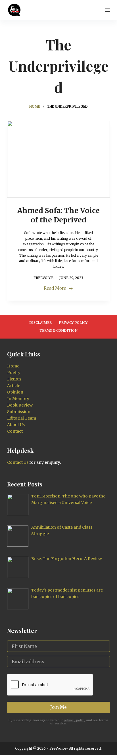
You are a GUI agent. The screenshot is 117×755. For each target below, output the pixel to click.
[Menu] (107, 9)
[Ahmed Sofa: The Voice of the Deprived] (58, 159)
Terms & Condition (58, 330)
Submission (18, 411)
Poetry (13, 372)
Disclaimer (40, 322)
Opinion (15, 392)
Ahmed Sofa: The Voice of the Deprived (58, 215)
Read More (55, 289)
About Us (16, 424)
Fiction (14, 379)
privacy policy (74, 720)
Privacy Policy (73, 322)
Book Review (20, 405)
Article (13, 385)
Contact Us (17, 462)
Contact (15, 431)
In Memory (18, 398)
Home (13, 366)
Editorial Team (21, 418)
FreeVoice (57, 748)
